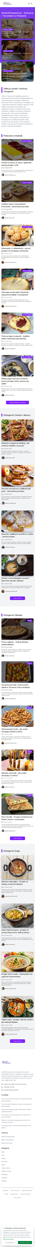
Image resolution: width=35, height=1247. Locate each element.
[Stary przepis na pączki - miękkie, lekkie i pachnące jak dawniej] (17, 323)
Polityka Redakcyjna (25, 1194)
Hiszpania (4, 1161)
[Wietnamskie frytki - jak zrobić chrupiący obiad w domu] (17, 716)
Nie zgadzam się (10, 1242)
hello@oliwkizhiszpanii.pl (11, 1090)
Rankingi (3, 1181)
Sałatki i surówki (6, 1171)
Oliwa (3, 1152)
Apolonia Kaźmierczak (11, 591)
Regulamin (6, 1190)
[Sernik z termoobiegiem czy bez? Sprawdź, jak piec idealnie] (17, 565)
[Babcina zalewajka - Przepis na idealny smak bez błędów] (17, 867)
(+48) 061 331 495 (9, 1087)
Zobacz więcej (17, 598)
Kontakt (6, 1194)
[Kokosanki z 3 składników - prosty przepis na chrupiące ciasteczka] (17, 235)
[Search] (31, 3)
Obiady (3, 1158)
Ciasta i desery (5, 1168)
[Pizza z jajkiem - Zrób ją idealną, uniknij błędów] (17, 629)
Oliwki (3, 1165)
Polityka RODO (14, 1194)
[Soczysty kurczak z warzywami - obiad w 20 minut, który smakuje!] (17, 672)
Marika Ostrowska (10, 457)
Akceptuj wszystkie (25, 1242)
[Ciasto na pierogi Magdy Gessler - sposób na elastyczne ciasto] (17, 29)
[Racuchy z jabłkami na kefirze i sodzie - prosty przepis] (17, 521)
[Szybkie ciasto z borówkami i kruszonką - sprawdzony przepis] (17, 191)
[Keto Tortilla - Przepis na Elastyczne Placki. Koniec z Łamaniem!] (17, 804)
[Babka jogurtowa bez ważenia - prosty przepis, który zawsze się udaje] (17, 365)
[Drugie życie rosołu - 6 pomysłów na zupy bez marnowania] (17, 962)
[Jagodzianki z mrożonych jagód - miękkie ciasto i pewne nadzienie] (17, 50)
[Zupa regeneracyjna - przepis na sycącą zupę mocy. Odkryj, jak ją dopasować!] (17, 915)
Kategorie (5, 1148)
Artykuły (4, 1095)
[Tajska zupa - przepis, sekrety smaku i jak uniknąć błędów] (17, 1006)
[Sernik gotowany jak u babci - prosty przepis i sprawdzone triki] (17, 71)
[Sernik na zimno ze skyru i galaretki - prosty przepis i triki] (17, 149)
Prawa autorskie (15, 1190)
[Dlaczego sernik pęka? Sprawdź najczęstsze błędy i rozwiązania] (17, 279)
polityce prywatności (8, 1239)
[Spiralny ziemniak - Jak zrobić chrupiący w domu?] (17, 760)
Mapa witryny (17, 1197)
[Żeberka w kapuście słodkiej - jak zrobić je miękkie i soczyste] (17, 430)
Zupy (2, 1155)
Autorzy (4, 1133)
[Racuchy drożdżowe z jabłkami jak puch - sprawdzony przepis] (17, 475)
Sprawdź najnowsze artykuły (17, 402)
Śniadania (4, 1174)
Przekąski (4, 1177)
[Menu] (29, 3)
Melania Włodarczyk (10, 503)
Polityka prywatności (26, 1190)
